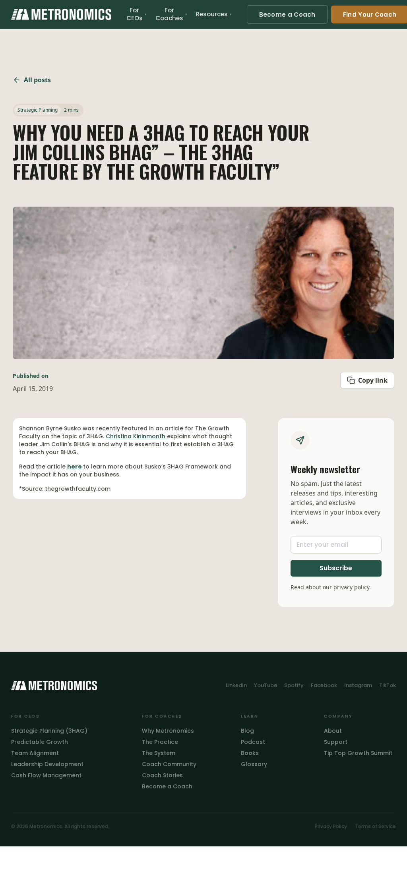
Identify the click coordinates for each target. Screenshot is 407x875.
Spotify (294, 685)
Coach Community (169, 764)
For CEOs (136, 14)
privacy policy (351, 587)
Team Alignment (35, 753)
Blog (247, 731)
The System (158, 753)
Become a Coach (287, 14)
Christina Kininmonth (136, 436)
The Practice (160, 742)
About (333, 731)
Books (250, 753)
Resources (214, 14)
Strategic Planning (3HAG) (49, 731)
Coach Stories (162, 775)
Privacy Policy (331, 826)
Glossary (254, 764)
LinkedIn (236, 685)
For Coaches (171, 14)
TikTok (387, 685)
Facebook (324, 685)
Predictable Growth (39, 742)
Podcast (253, 742)
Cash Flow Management (46, 775)
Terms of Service (375, 826)
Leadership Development (47, 764)
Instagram (358, 685)
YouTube (265, 685)
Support (335, 742)
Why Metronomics (168, 731)
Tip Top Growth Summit (358, 753)
